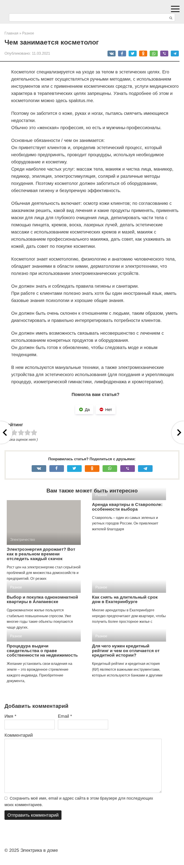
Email (65, 716)
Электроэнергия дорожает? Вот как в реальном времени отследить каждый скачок (41, 554)
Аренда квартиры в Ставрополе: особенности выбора (127, 507)
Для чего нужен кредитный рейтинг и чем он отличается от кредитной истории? (126, 651)
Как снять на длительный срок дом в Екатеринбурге (125, 599)
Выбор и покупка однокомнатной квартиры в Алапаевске (42, 599)
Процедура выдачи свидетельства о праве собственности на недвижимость (42, 651)
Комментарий (18, 735)
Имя (10, 716)
